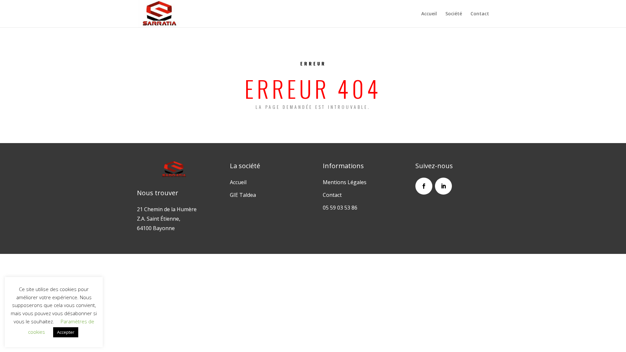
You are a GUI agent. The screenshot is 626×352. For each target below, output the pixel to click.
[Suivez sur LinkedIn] (443, 186)
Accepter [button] (65, 332)
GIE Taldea (243, 194)
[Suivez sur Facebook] (423, 186)
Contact (479, 14)
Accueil (429, 14)
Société (453, 14)
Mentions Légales (344, 182)
